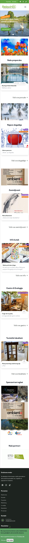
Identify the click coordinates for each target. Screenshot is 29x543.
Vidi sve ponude (19, 97)
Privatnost (3, 511)
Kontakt (14, 1)
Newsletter (4, 508)
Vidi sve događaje (18, 160)
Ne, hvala (10, 540)
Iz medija (3, 505)
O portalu (8, 1)
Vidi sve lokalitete (18, 374)
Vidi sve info (21, 275)
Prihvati (3, 540)
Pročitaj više (20, 536)
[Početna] (6, 6)
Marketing (3, 502)
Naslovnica (4, 494)
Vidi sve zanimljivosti (17, 227)
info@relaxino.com (10, 521)
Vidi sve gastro (20, 325)
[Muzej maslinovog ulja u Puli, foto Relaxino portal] (24, 361)
